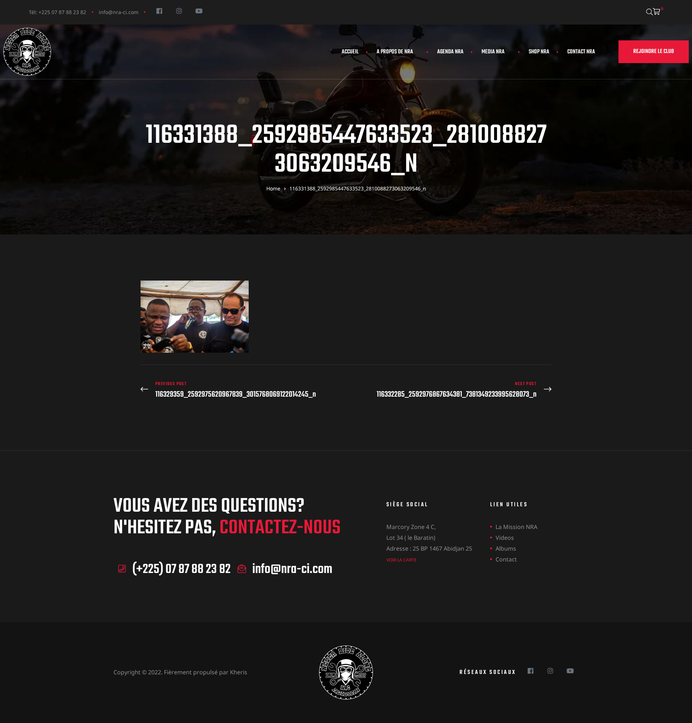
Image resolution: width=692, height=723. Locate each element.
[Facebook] (159, 11)
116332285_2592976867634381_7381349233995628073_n (450, 390)
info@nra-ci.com (118, 12)
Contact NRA (581, 52)
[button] (653, 51)
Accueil (350, 52)
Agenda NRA (450, 52)
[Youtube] (199, 11)
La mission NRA (516, 527)
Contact (506, 559)
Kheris (238, 672)
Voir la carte (401, 560)
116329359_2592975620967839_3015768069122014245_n (241, 390)
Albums (506, 548)
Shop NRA (539, 52)
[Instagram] (179, 11)
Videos (505, 538)
